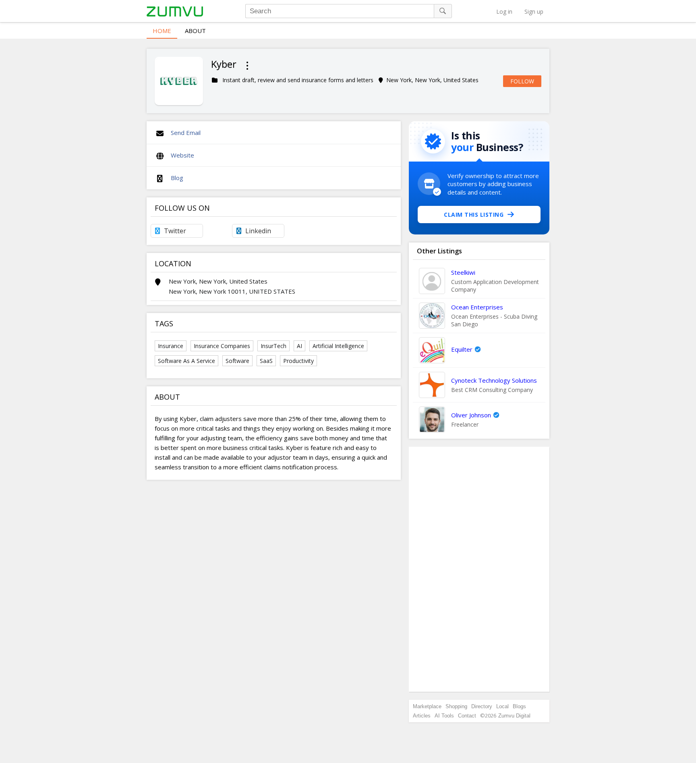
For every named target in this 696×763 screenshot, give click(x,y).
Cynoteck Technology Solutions (494, 380)
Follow (522, 81)
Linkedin (258, 230)
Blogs (519, 706)
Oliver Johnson (471, 415)
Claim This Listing (473, 214)
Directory (481, 706)
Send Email (186, 133)
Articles (422, 715)
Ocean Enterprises (477, 307)
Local (502, 706)
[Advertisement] (479, 569)
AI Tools (444, 715)
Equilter (461, 349)
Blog (177, 178)
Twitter (175, 230)
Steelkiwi (463, 272)
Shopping (456, 706)
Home (162, 31)
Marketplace (427, 706)
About (195, 31)
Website (182, 155)
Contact (467, 715)
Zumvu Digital (514, 715)
